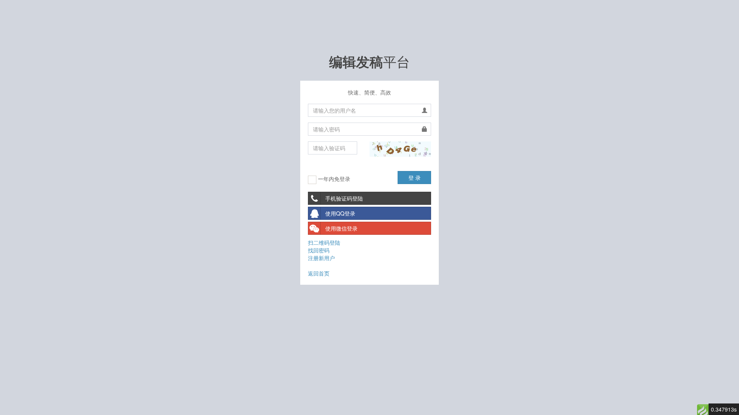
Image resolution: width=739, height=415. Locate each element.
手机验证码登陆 (344, 198)
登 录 (414, 177)
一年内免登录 (333, 179)
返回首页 (318, 273)
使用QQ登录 (340, 213)
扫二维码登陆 (324, 242)
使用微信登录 (341, 228)
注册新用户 (321, 258)
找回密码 (318, 250)
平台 (369, 61)
